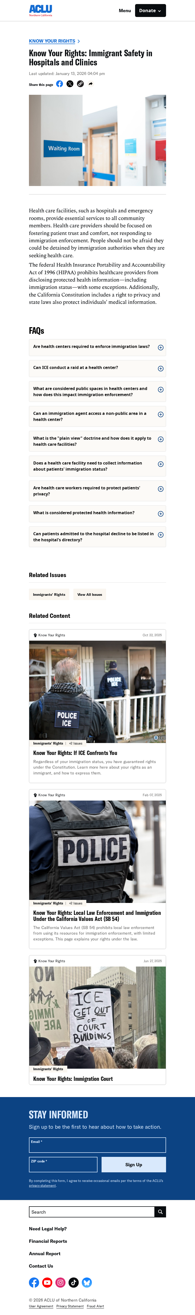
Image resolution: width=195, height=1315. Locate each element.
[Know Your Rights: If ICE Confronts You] (97, 706)
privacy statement (42, 1185)
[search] (160, 1211)
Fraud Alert (95, 1306)
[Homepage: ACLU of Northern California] (46, 10)
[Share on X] (70, 85)
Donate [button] (147, 10)
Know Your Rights (52, 41)
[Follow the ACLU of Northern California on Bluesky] (87, 1283)
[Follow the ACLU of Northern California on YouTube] (47, 1283)
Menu (125, 10)
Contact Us (41, 1266)
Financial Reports (48, 1241)
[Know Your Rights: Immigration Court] (97, 1020)
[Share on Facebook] (59, 85)
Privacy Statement (70, 1306)
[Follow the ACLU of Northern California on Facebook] (34, 1283)
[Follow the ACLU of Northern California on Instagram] (60, 1283)
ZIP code (39, 1161)
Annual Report (44, 1253)
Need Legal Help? (48, 1228)
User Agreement (41, 1306)
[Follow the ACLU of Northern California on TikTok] (74, 1283)
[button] (80, 84)
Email (36, 1141)
